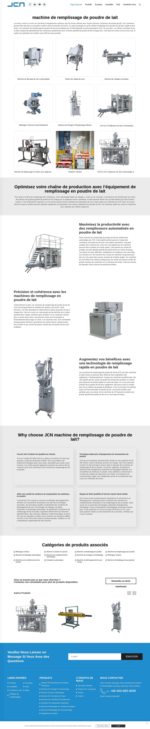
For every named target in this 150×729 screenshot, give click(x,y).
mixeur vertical (22, 23)
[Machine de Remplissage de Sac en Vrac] (116, 617)
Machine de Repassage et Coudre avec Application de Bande (37, 172)
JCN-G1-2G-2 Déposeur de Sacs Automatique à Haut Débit (119, 172)
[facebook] (30, 4)
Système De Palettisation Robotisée (55, 703)
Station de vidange (76, 197)
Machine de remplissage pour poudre (121, 552)
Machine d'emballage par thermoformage (56, 710)
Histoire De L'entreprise (87, 689)
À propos (98, 4)
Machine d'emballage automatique (28, 555)
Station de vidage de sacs (75, 79)
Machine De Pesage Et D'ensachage (55, 689)
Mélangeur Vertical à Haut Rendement (33, 125)
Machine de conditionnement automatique (56, 556)
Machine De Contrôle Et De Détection (55, 699)
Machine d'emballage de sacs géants (121, 560)
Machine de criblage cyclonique (116, 79)
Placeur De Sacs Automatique (52, 693)
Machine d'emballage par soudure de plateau (58, 706)
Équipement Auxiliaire (49, 713)
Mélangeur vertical (22, 552)
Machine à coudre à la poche (56, 552)
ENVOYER (132, 656)
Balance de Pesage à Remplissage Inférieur (75, 125)
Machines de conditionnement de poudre (28, 561)
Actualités (109, 4)
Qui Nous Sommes (85, 686)
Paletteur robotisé (75, 172)
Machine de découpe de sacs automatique (33, 79)
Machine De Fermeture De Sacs (53, 696)
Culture (80, 696)
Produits (88, 4)
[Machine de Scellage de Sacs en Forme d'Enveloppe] (33, 617)
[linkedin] (35, 4)
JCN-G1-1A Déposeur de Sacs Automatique (116, 126)
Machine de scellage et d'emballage (90, 555)
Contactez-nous (129, 4)
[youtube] (39, 4)
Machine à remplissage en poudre (89, 552)
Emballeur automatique (54, 560)
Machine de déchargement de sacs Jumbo (89, 561)
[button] (129, 593)
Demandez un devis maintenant (120, 582)
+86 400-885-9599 (123, 691)
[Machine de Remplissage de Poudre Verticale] (75, 617)
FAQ (118, 4)
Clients (80, 693)
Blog (27, 690)
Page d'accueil (76, 4)
